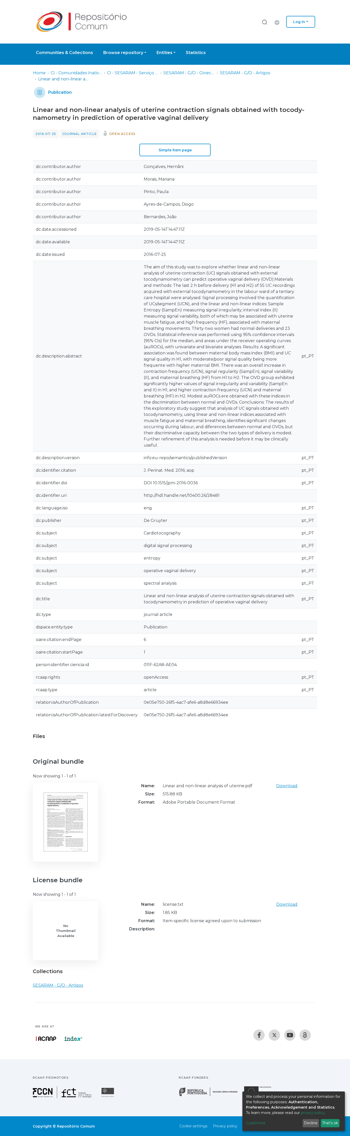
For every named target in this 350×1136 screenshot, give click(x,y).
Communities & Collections (64, 52)
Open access (122, 134)
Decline (310, 1123)
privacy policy (313, 1112)
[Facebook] (259, 1035)
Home (39, 72)
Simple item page (175, 150)
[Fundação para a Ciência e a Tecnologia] (63, 1096)
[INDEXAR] (73, 1039)
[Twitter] (274, 1035)
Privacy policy (225, 1126)
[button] (278, 21)
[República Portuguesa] (211, 1095)
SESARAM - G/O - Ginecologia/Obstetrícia (189, 72)
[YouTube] (289, 1035)
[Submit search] (264, 22)
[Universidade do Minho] (108, 1096)
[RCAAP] (305, 1035)
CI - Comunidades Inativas (76, 72)
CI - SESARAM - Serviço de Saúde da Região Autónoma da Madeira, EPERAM (132, 72)
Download (286, 785)
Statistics (196, 52)
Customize (255, 1123)
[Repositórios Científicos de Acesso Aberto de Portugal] (46, 1039)
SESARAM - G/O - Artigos (245, 72)
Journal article (79, 134)
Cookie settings (193, 1126)
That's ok (330, 1123)
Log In (299, 21)
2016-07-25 (45, 134)
